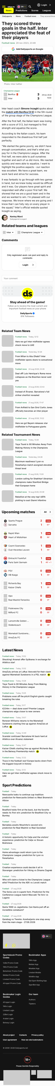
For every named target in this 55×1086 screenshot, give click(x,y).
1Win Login (7, 1006)
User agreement (10, 1040)
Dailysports (7, 16)
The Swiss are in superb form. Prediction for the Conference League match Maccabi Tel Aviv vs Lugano (25, 895)
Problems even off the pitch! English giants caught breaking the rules (27, 697)
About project (9, 1035)
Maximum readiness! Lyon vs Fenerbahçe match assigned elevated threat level (33, 465)
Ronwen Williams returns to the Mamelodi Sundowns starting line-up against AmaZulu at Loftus (25, 723)
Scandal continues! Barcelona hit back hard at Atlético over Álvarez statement (24, 737)
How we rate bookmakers (32, 1040)
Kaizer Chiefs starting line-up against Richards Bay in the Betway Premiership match (27, 750)
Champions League (12, 91)
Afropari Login (9, 1002)
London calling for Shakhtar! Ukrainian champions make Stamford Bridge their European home (34, 482)
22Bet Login (8, 1014)
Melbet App (33, 964)
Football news (30, 16)
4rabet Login (8, 1018)
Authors (32, 999)
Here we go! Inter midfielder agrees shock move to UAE (32, 343)
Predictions (21, 10)
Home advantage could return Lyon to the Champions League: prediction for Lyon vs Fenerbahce (23, 855)
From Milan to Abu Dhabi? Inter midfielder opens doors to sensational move (33, 359)
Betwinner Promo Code (12, 971)
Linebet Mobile (35, 972)
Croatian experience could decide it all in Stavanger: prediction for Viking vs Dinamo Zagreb (27, 869)
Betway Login (8, 1022)
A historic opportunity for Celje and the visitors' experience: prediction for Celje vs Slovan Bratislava (25, 840)
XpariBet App (34, 985)
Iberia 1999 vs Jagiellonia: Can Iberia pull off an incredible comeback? (25, 908)
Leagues (47, 10)
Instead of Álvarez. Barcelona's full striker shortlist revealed (32, 393)
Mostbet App (34, 968)
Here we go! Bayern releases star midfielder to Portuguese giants (31, 425)
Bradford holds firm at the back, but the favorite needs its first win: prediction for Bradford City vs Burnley (26, 812)
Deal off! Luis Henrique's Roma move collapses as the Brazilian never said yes (33, 377)
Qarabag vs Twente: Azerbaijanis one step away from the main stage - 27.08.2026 (26, 920)
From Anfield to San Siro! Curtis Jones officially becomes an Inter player (33, 409)
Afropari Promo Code (12, 983)
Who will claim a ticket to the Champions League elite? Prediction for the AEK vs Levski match (26, 881)
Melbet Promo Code (11, 975)
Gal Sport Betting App (38, 981)
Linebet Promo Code (11, 979)
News (9, 10)
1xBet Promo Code (10, 963)
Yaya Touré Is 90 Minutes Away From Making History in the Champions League (33, 447)
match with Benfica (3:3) (20, 112)
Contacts (23, 1035)
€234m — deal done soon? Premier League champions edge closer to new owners (23, 710)
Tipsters (32, 1004)
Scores (34, 10)
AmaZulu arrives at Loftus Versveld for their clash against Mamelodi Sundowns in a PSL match (26, 673)
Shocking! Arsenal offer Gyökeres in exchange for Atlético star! (26, 661)
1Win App (33, 960)
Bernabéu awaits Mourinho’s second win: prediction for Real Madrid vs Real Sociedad (24, 826)
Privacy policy (38, 1035)
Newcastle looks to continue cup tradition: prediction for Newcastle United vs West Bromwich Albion (27, 797)
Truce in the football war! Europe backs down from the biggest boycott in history (27, 762)
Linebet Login (8, 1010)
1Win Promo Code (10, 967)
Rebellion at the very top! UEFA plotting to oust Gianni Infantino (30, 498)
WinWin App (34, 976)
